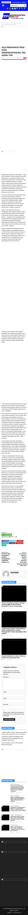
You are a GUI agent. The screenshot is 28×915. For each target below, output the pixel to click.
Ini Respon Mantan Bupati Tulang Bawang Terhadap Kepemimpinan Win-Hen (21, 559)
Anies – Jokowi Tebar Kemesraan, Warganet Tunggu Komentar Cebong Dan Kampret (17, 828)
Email (5, 698)
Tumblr (13, 543)
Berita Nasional (14, 825)
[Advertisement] (14, 77)
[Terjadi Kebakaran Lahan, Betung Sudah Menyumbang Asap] (14, 647)
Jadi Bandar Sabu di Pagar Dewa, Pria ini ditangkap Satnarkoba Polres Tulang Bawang (17, 818)
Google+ (20, 540)
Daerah (7, 23)
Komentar (6, 677)
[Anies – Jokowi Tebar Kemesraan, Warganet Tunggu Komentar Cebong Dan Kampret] (5, 828)
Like (25, 58)
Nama (5, 692)
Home (3, 23)
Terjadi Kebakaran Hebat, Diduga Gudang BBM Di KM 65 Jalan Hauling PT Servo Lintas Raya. (13, 604)
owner (14, 572)
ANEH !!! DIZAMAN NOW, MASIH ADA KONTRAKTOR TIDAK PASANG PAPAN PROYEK (17, 799)
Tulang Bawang (18, 814)
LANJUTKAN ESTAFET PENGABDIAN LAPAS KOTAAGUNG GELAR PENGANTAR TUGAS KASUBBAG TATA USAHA (14, 631)
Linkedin (5, 543)
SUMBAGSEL (17, 784)
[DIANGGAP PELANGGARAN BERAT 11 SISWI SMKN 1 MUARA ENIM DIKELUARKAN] (5, 808)
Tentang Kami (17, 912)
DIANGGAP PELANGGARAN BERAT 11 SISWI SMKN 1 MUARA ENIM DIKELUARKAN (18, 809)
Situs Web (5, 704)
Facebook (5, 540)
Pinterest (20, 543)
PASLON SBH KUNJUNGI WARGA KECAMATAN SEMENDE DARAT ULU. (6, 557)
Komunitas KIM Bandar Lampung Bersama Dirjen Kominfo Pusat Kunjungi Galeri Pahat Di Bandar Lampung (17, 788)
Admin (13, 811)
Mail (4, 545)
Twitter (13, 540)
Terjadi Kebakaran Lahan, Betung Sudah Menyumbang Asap (13, 657)
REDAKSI (9, 912)
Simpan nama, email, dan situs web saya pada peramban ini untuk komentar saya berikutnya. (13, 714)
